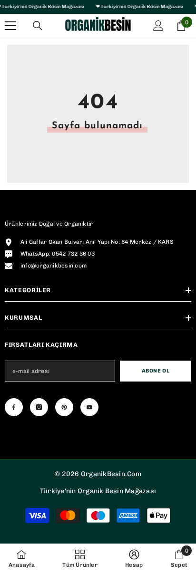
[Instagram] (39, 407)
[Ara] (37, 25)
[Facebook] (14, 407)
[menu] (10, 25)
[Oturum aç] (158, 25)
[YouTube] (89, 407)
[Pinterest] (64, 407)
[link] (134, 558)
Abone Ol (155, 370)
